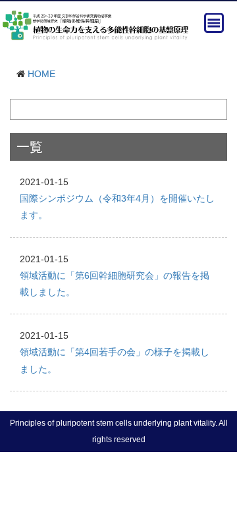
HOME (41, 74)
